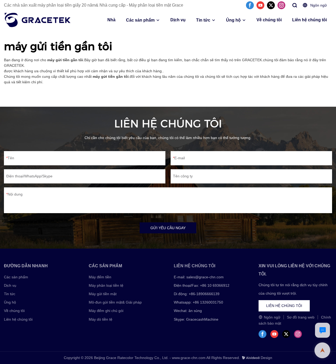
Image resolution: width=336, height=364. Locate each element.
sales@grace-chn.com (205, 277)
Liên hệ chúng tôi (309, 20)
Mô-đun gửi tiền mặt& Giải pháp (115, 302)
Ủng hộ (233, 20)
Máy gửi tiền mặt (103, 294)
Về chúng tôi (269, 20)
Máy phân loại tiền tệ (106, 285)
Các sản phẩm (140, 20)
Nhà (111, 20)
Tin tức (203, 20)
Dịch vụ (178, 20)
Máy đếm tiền (100, 277)
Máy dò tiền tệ (100, 319)
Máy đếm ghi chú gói (106, 311)
